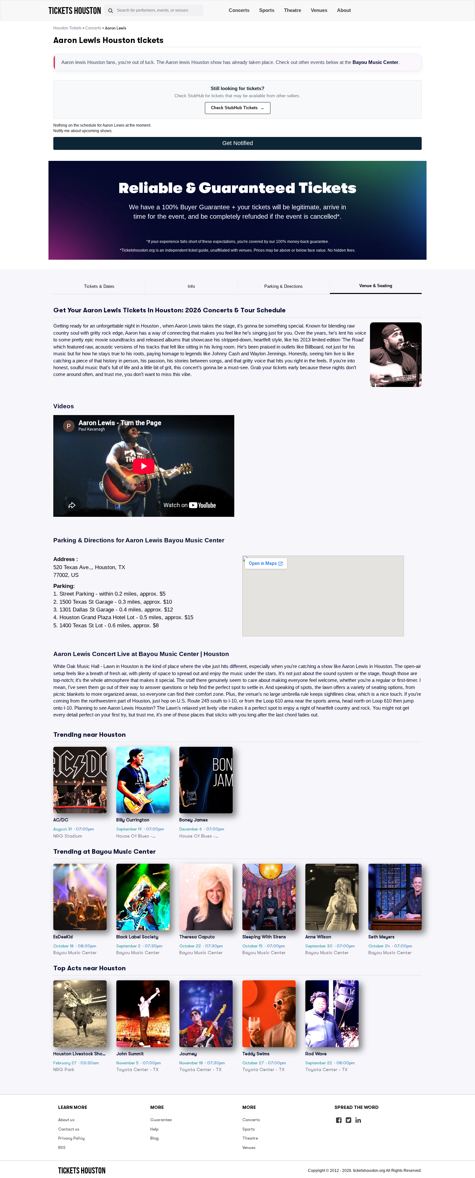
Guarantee (161, 1119)
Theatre (292, 10)
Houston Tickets (67, 28)
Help (154, 1129)
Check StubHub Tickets (237, 107)
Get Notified (237, 143)
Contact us (68, 1129)
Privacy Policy (71, 1138)
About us (66, 1119)
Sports (266, 10)
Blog (154, 1138)
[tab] (99, 286)
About (344, 10)
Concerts (239, 10)
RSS (62, 1147)
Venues (319, 10)
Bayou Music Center (375, 62)
